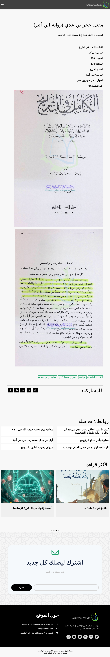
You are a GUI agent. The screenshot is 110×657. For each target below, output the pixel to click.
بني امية (82, 377)
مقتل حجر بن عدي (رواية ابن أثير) (68, 24)
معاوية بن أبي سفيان (47, 377)
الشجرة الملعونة (95, 377)
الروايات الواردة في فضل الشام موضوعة (86, 447)
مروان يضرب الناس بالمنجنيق (36, 447)
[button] (2, 5)
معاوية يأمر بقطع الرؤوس (94, 440)
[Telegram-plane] (80, 637)
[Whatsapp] (68, 637)
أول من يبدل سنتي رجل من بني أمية (32, 440)
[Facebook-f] (91, 637)
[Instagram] (85, 637)
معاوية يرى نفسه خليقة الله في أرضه (32, 429)
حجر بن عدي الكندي (67, 377)
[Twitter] (97, 637)
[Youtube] (74, 637)
